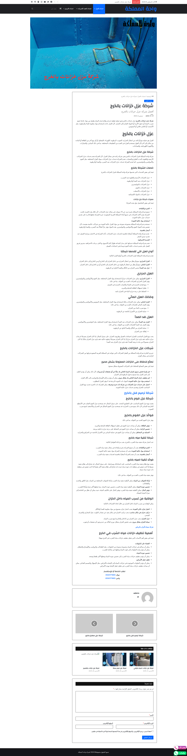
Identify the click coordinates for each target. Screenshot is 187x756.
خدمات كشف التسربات (84, 8)
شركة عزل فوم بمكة (119, 668)
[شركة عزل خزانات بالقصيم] (87, 659)
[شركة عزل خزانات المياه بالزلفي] (141, 659)
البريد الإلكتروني (148, 723)
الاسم (151, 715)
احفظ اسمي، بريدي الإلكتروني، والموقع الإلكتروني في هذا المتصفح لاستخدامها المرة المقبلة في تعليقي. (121, 731)
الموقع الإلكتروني (108, 723)
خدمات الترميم (69, 8)
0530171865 (110, 575)
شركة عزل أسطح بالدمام (123, 2)
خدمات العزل (99, 8)
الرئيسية (149, 96)
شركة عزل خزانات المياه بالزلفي (143, 668)
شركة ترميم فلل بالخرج (138, 393)
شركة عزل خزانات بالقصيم (91, 668)
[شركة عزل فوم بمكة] (114, 659)
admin (148, 116)
